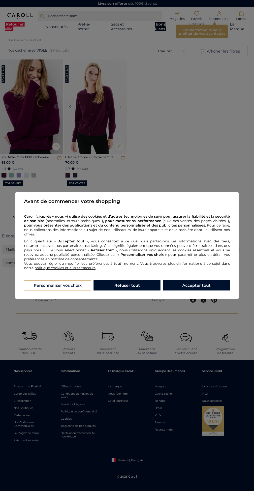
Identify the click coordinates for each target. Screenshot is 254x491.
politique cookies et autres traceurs (64, 268)
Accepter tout (196, 285)
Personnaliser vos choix (58, 285)
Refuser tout (127, 285)
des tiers (221, 241)
